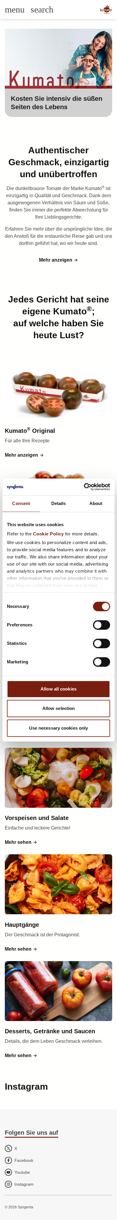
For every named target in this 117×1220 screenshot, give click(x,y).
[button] (58, 260)
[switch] (101, 625)
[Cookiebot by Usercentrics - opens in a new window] (84, 487)
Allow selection (58, 708)
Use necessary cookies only (58, 728)
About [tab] (96, 503)
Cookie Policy (48, 533)
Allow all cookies (58, 688)
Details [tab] (58, 503)
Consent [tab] (21, 503)
